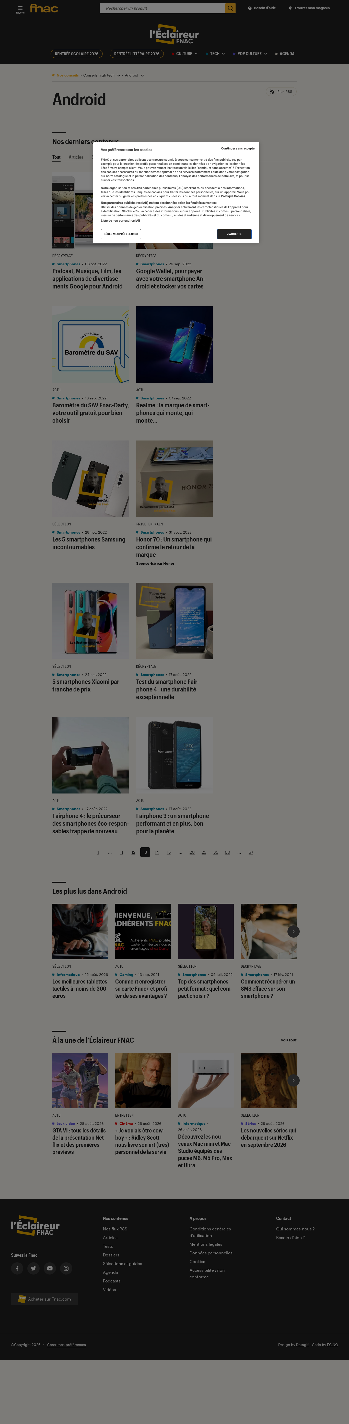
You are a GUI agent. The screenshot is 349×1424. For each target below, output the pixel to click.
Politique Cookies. (233, 196)
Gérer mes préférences (121, 234)
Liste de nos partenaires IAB (120, 220)
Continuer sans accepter (238, 148)
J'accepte (234, 234)
